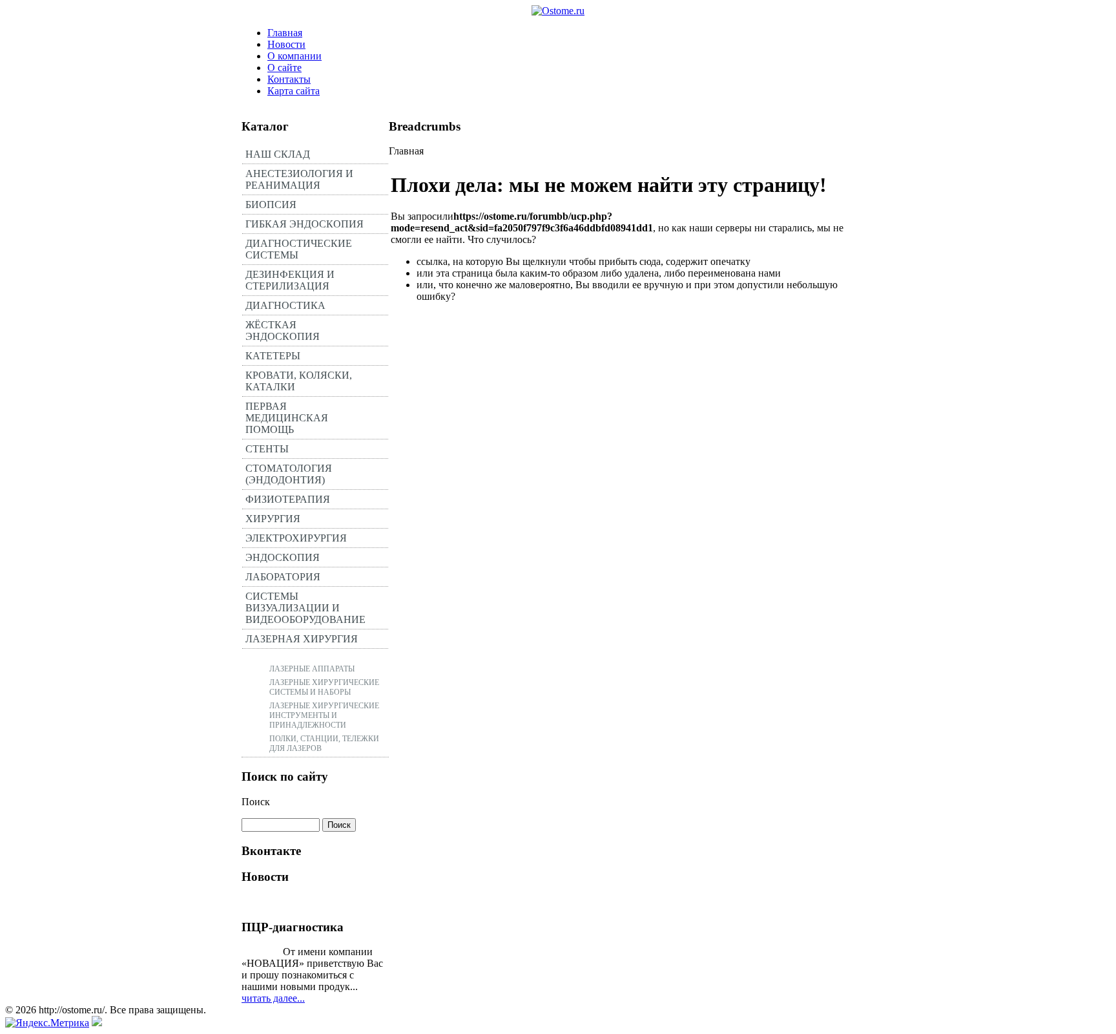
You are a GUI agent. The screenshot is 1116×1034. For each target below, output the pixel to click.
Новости (286, 44)
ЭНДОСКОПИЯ (282, 557)
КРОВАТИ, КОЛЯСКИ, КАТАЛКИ (298, 381)
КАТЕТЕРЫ (272, 355)
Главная (284, 32)
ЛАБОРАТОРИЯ (282, 576)
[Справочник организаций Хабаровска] (97, 1022)
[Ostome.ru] (558, 10)
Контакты (289, 79)
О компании (294, 55)
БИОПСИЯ (270, 204)
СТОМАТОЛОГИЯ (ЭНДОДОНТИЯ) (288, 474)
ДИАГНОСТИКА (285, 305)
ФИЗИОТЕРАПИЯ (287, 499)
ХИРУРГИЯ (272, 518)
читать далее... (273, 998)
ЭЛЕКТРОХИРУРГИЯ (296, 538)
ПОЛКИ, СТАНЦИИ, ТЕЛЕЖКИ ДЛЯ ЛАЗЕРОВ (324, 743)
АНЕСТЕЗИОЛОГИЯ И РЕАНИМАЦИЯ (299, 179)
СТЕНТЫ (267, 448)
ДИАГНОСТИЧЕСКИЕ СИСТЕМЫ (298, 249)
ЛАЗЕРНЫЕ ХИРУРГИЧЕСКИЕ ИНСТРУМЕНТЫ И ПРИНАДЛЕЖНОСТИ (324, 715)
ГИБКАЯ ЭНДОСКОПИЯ (304, 223)
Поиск (256, 801)
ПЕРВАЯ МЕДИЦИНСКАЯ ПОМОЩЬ (286, 418)
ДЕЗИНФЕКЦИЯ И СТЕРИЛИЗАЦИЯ (290, 280)
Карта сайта (293, 90)
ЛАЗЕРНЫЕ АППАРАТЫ (312, 668)
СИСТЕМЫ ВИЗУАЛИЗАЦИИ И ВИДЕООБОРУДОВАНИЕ (305, 608)
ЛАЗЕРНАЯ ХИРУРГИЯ (301, 638)
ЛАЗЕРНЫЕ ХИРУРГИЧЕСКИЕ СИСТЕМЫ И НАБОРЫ (324, 687)
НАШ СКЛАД (277, 154)
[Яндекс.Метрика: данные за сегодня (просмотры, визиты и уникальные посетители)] (47, 1023)
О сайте (284, 67)
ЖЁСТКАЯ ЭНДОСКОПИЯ (282, 330)
